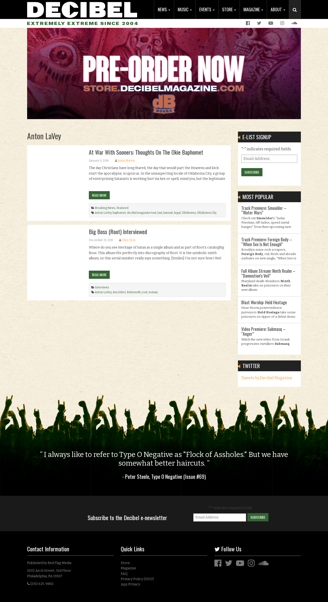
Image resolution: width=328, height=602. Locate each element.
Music (183, 9)
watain (153, 292)
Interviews (102, 287)
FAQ (124, 574)
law (160, 212)
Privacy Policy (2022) (137, 579)
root (144, 292)
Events (205, 9)
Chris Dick (128, 240)
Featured (122, 208)
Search (297, 15)
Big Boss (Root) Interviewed (118, 231)
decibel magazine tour (141, 212)
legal (177, 212)
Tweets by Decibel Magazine (266, 378)
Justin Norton (126, 160)
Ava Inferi (119, 292)
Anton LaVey (103, 212)
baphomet (119, 212)
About (277, 9)
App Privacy (130, 584)
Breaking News (105, 208)
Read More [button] (99, 195)
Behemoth (134, 292)
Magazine (252, 9)
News (163, 9)
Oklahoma (189, 212)
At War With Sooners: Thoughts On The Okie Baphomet (146, 152)
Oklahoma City (206, 212)
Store (228, 9)
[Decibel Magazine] (82, 9)
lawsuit (168, 212)
